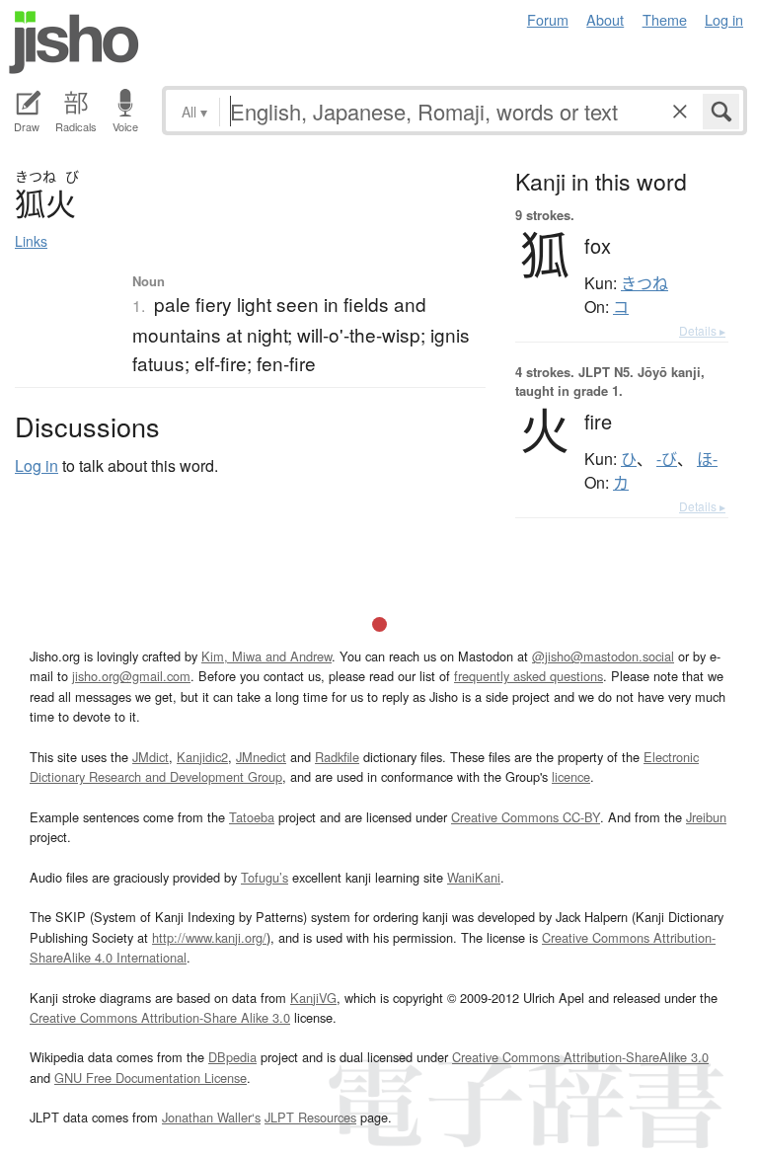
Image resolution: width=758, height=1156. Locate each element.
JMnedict (261, 756)
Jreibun (706, 817)
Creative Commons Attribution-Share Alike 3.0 (160, 1017)
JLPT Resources (310, 1117)
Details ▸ (702, 330)
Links (31, 241)
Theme (665, 19)
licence (571, 776)
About (605, 19)
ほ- (707, 459)
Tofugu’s (264, 877)
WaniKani (473, 877)
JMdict (150, 756)
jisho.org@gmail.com (131, 675)
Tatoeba (251, 817)
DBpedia (232, 1056)
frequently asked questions (528, 675)
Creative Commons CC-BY (525, 817)
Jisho (74, 42)
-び (666, 459)
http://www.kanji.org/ (209, 937)
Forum (547, 19)
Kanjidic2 (202, 756)
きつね (644, 283)
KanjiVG (313, 997)
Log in (724, 19)
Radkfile (337, 756)
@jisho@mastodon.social (603, 656)
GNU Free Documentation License (150, 1077)
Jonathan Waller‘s (211, 1117)
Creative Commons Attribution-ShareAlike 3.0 (580, 1056)
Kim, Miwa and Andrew (266, 656)
